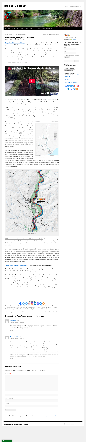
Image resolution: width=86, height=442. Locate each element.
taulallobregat (24, 39)
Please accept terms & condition (72, 55)
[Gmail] (29, 303)
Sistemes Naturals (20, 308)
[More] (43, 303)
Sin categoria (12, 308)
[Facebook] (20, 303)
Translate (74, 39)
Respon (12, 330)
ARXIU (21, 28)
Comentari (8, 373)
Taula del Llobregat (15, 5)
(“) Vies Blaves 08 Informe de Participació (16, 265)
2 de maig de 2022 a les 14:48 (17, 338)
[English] (68, 35)
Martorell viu (48, 307)
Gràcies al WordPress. (70, 424)
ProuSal (7, 308)
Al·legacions (28, 305)
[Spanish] (69, 35)
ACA (24, 305)
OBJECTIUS (15, 28)
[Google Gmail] (75, 86)
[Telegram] (26, 303)
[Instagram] (32, 303)
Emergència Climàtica (25, 307)
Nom (6, 393)
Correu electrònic (9, 398)
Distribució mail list (45, 305)
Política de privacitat (47, 28)
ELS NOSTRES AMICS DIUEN (32, 28)
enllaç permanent (49, 308)
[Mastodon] (38, 303)
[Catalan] (66, 35)
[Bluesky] (40, 303)
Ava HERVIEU (14, 336)
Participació (54, 307)
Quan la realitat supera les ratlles (51, 34)
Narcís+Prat (13, 320)
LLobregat (43, 307)
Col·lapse (38, 305)
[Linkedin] (35, 303)
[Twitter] (23, 303)
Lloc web (7, 403)
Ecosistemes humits (14, 307)
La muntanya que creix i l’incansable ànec (15, 34)
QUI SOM (7, 28)
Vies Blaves (27, 308)
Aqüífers (33, 305)
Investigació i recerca (35, 307)
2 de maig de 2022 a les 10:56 (17, 322)
